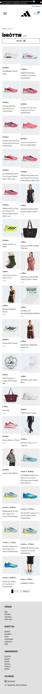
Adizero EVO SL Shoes (9, 343)
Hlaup (6, 636)
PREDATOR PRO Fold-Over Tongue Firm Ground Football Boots (30, 550)
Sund (6, 644)
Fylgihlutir (8, 616)
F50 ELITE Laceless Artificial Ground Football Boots (9, 584)
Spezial (6, 659)
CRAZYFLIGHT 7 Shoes (28, 413)
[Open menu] (5, 13)
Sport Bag (5, 410)
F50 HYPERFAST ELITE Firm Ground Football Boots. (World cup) (10, 176)
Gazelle (6, 661)
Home (4, 29)
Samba (6, 669)
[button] (37, 13)
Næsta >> (26, 591)
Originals (7, 656)
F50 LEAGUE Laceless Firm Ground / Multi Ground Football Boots (30, 515)
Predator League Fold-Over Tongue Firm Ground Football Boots (10, 549)
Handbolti (7, 634)
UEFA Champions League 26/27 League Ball (9, 381)
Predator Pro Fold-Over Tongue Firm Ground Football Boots (29, 110)
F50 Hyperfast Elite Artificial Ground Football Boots (8, 108)
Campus (7, 664)
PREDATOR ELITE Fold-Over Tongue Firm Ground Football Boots (10, 514)
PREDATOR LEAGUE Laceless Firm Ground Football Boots (28, 75)
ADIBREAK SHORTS (27, 583)
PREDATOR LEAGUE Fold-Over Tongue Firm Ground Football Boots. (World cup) (30, 178)
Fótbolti (7, 631)
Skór (6, 611)
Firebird (7, 666)
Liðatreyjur (8, 641)
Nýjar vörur (8, 619)
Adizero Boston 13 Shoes (10, 440)
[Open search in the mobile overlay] (35, 13)
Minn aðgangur (36, 6)
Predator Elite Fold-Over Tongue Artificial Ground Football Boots (10, 143)
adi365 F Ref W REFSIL (10, 473)
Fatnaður (7, 614)
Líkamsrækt (8, 639)
